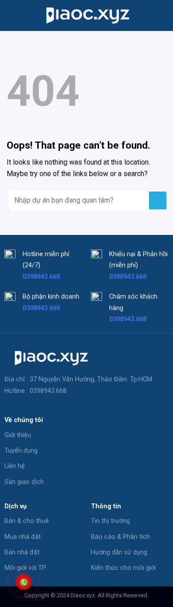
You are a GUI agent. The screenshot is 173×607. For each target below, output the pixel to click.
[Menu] (15, 15)
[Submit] (157, 200)
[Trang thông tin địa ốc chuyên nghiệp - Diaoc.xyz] (86, 15)
